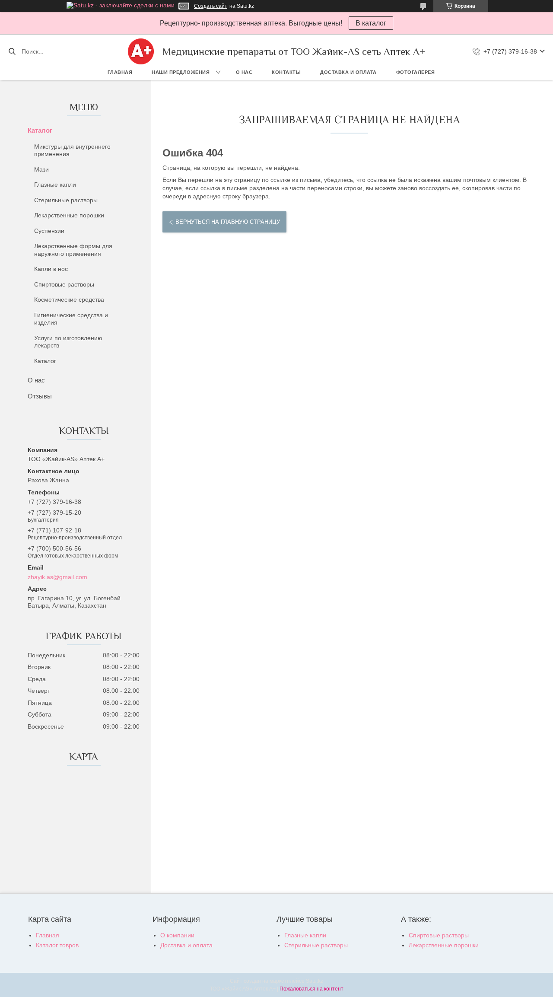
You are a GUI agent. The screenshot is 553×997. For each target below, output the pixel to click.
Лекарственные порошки (69, 215)
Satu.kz (314, 981)
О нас (244, 72)
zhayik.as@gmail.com (57, 576)
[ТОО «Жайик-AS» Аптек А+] (141, 51)
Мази (41, 169)
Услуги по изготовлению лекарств (68, 341)
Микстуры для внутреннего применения (72, 150)
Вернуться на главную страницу (227, 222)
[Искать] (12, 51)
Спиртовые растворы (64, 284)
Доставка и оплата (348, 72)
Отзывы (40, 396)
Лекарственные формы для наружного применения (73, 249)
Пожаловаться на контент (311, 989)
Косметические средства (69, 299)
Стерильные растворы (66, 200)
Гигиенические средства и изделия (71, 319)
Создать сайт (210, 6)
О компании (177, 935)
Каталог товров (57, 945)
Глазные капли (55, 184)
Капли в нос (51, 268)
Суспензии (49, 230)
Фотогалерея (415, 72)
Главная (120, 72)
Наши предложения (181, 72)
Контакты (286, 72)
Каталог (40, 130)
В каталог (371, 23)
